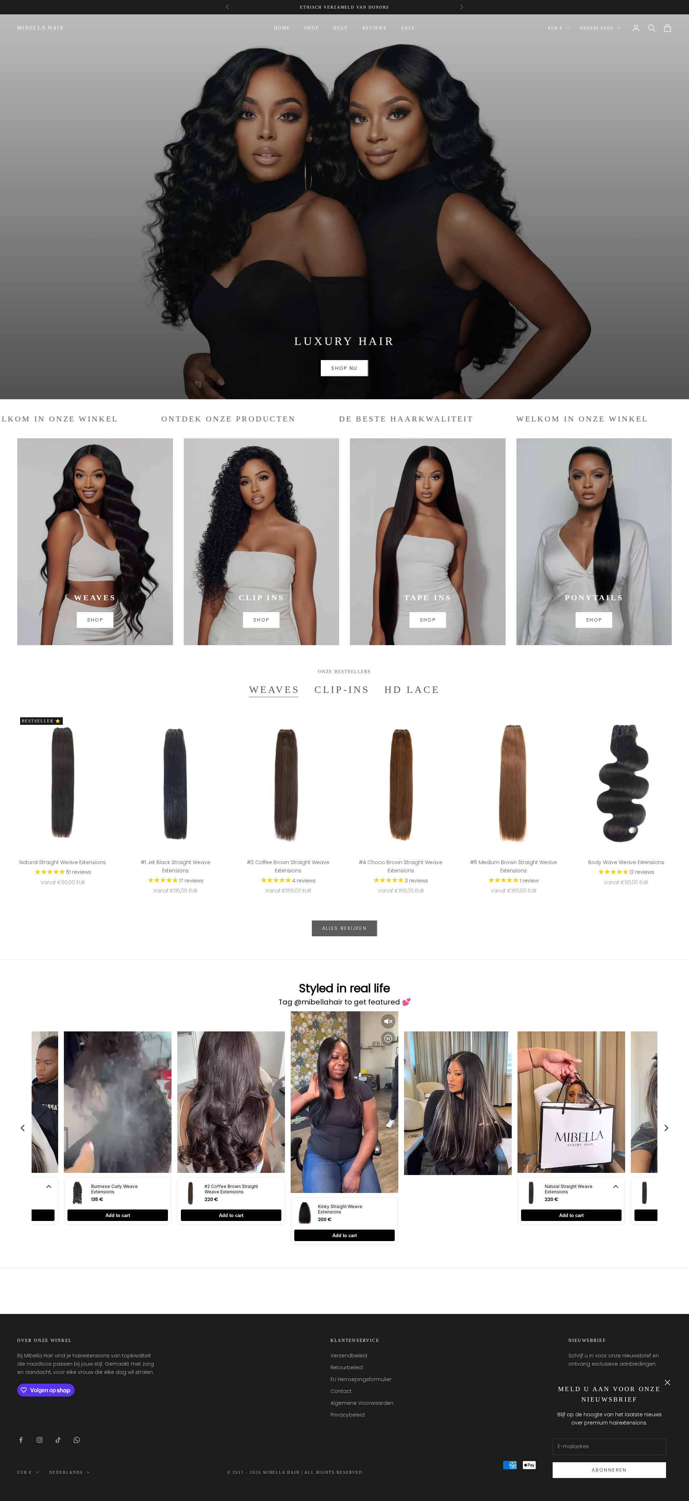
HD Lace (412, 689)
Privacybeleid (348, 1414)
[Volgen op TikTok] (58, 1440)
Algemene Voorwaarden (362, 1403)
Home (282, 28)
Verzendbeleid (349, 1355)
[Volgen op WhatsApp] (76, 1440)
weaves (274, 689)
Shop (311, 28)
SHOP (95, 619)
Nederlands (597, 28)
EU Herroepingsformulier (361, 1379)
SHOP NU (344, 368)
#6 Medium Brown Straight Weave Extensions (513, 866)
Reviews (374, 28)
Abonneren (609, 1470)
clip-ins (342, 689)
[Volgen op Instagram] (39, 1440)
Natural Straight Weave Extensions (62, 862)
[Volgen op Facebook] (20, 1440)
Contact (341, 1391)
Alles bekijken (344, 928)
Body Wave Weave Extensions (626, 862)
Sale (408, 28)
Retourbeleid (347, 1367)
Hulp (340, 28)
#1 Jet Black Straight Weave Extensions (175, 866)
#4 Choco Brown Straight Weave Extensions (400, 866)
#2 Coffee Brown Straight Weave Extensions (288, 866)
